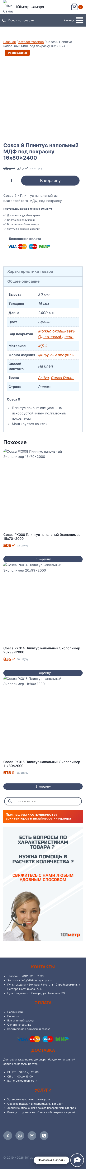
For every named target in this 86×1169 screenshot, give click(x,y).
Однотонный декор (55, 337)
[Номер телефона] (44, 1135)
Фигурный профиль (56, 355)
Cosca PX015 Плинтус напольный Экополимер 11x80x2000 (41, 764)
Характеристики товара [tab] (30, 271)
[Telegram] (7, 1135)
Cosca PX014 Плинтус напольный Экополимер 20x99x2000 (41, 650)
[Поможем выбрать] (77, 1160)
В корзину (50, 180)
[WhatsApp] (19, 1135)
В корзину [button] (43, 559)
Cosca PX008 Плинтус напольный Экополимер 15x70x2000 (42, 537)
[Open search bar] (4, 20)
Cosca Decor (62, 377)
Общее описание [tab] (23, 281)
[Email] (32, 1135)
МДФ (42, 346)
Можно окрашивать (56, 331)
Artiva (43, 377)
